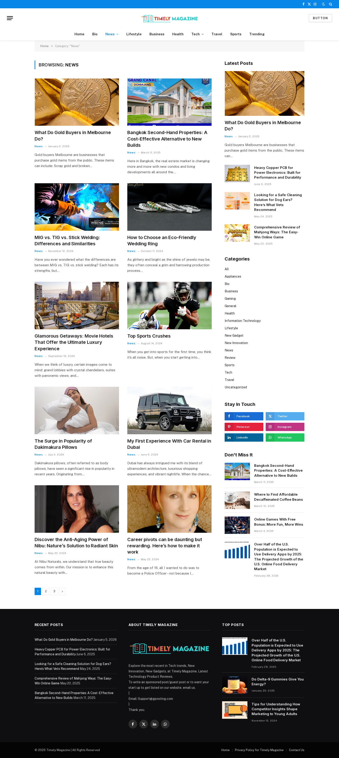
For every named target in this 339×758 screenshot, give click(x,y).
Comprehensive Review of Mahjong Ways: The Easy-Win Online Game (277, 232)
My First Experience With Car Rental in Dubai (169, 444)
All (227, 269)
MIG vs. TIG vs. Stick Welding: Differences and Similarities (67, 240)
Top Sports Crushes (149, 336)
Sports (235, 34)
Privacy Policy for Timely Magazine (259, 750)
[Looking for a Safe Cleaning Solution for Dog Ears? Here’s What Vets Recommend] (237, 201)
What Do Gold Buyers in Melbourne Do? (73, 135)
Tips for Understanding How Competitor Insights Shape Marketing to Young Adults (276, 709)
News (110, 34)
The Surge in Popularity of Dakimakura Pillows (63, 444)
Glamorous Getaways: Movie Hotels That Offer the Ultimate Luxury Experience (74, 342)
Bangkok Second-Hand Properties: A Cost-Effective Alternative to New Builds (167, 139)
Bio (95, 34)
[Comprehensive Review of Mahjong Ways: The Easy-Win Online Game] (237, 233)
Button (320, 18)
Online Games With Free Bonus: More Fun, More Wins (278, 521)
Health (178, 34)
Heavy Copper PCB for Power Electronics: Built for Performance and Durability (277, 172)
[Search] (330, 4)
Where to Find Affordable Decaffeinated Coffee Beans (278, 496)
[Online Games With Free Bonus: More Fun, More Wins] (237, 525)
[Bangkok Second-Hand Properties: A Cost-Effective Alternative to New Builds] (169, 102)
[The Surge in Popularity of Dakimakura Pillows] (77, 410)
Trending (257, 34)
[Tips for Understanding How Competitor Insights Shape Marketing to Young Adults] (234, 710)
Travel (216, 34)
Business (156, 34)
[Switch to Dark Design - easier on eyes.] (323, 4)
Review (230, 358)
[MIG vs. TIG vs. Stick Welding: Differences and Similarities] (77, 207)
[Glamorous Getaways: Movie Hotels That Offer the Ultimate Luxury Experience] (77, 305)
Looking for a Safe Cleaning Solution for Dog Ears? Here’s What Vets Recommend (278, 202)
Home (79, 34)
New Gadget (234, 335)
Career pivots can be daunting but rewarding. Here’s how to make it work (164, 546)
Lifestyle (134, 34)
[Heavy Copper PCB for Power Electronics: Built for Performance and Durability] (237, 173)
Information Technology (243, 321)
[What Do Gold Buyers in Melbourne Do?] (77, 102)
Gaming (230, 298)
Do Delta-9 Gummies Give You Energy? (278, 681)
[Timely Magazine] (169, 18)
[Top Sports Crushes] (169, 305)
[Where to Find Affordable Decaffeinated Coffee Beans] (237, 500)
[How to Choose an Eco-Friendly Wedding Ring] (169, 207)
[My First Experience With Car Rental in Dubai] (169, 410)
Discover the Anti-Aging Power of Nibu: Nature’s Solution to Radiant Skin (76, 542)
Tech (195, 34)
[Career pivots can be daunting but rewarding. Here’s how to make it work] (169, 509)
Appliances (233, 276)
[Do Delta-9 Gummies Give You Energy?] (234, 685)
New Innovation (236, 343)
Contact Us (296, 750)
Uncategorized (236, 387)
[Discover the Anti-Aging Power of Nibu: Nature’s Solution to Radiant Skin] (77, 509)
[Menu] (10, 18)
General (230, 306)
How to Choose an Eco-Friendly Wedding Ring (161, 240)
